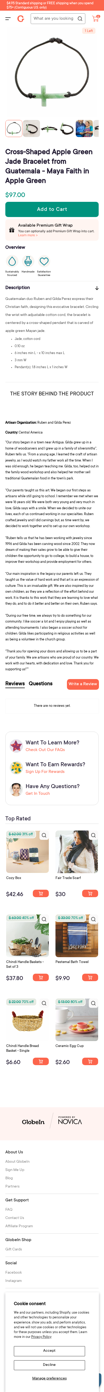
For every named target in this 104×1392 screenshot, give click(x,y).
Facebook (13, 1273)
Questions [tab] (41, 684)
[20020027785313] (41, 1061)
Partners (12, 1187)
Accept (49, 1351)
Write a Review (83, 684)
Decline (49, 1365)
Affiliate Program (19, 1226)
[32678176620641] (90, 893)
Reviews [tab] (15, 684)
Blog (9, 1178)
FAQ (9, 1210)
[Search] (79, 19)
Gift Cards (13, 1249)
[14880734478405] (41, 977)
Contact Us (14, 1218)
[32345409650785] (90, 977)
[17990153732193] (41, 893)
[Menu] (8, 18)
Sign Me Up (14, 1170)
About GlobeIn (17, 1162)
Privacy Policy (41, 1337)
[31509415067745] (90, 1061)
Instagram (13, 1281)
